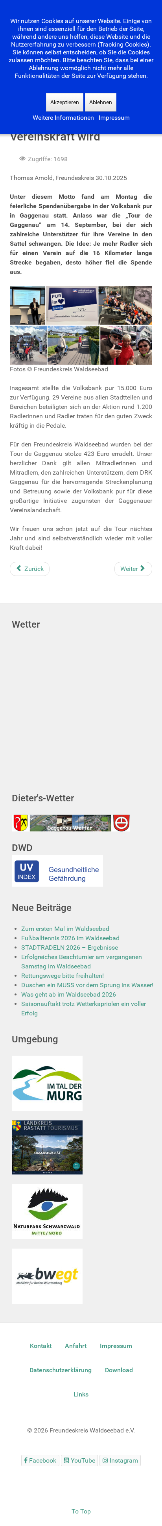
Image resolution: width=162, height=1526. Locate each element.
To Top (81, 1511)
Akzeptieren (64, 102)
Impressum (114, 117)
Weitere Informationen (63, 117)
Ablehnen (100, 102)
